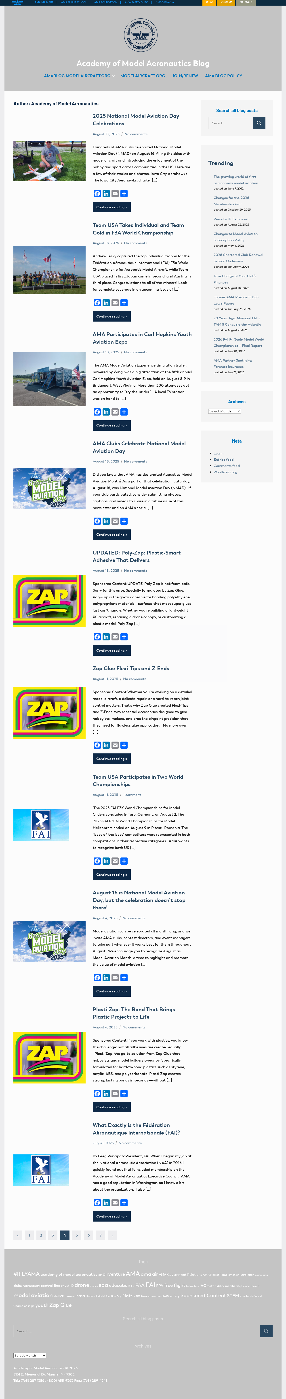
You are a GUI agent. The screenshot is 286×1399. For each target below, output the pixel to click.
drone (82, 1285)
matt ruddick (215, 1286)
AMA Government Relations (180, 1275)
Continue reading (110, 207)
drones (94, 1286)
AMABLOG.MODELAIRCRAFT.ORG (77, 75)
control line (50, 1285)
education (119, 1285)
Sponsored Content (203, 1295)
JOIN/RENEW (185, 75)
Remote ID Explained (231, 219)
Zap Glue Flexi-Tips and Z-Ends (131, 668)
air (100, 1274)
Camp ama (261, 1274)
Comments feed (227, 466)
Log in (218, 453)
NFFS (136, 1296)
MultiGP (59, 1296)
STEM (233, 1295)
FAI (150, 1285)
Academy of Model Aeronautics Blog (143, 63)
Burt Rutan (247, 1274)
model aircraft (251, 1286)
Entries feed (223, 459)
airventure (114, 1274)
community (31, 1286)
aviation (234, 1274)
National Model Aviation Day (104, 1296)
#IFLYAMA (26, 1274)
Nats (127, 1295)
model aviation (33, 1295)
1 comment (132, 795)
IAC (203, 1285)
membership (233, 1286)
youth (41, 1305)
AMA (133, 1273)
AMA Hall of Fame (215, 1274)
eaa (103, 1285)
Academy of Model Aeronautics (38, 1368)
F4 (132, 1286)
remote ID (163, 1296)
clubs (17, 1286)
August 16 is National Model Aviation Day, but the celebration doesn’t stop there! (139, 900)
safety (175, 1296)
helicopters (192, 1286)
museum (70, 1296)
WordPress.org (225, 472)
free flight (174, 1285)
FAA (140, 1285)
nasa (80, 1296)
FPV (159, 1285)
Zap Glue (60, 1305)
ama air (149, 1274)
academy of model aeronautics (68, 1274)
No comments (135, 134)
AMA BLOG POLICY (223, 75)
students (247, 1296)
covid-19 (67, 1286)
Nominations (148, 1296)
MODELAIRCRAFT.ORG (142, 75)
